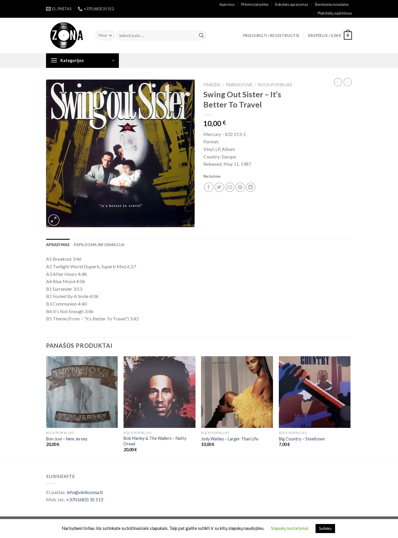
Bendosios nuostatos (332, 4)
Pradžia (211, 84)
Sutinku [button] (325, 528)
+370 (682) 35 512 (84, 499)
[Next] (350, 409)
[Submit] (201, 35)
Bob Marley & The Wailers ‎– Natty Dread (155, 441)
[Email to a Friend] (230, 187)
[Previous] (46, 409)
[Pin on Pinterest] (240, 187)
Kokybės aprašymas (291, 4)
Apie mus (227, 4)
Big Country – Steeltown (302, 438)
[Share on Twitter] (219, 187)
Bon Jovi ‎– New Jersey (66, 438)
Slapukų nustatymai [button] (289, 528)
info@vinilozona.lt (85, 492)
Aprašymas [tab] (58, 244)
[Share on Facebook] (209, 187)
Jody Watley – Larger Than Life (229, 438)
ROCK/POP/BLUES (275, 84)
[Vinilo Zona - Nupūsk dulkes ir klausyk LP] (66, 35)
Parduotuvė (239, 84)
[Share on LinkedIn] (251, 187)
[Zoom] (53, 220)
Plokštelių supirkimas (335, 13)
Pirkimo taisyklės (255, 4)
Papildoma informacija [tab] (99, 244)
